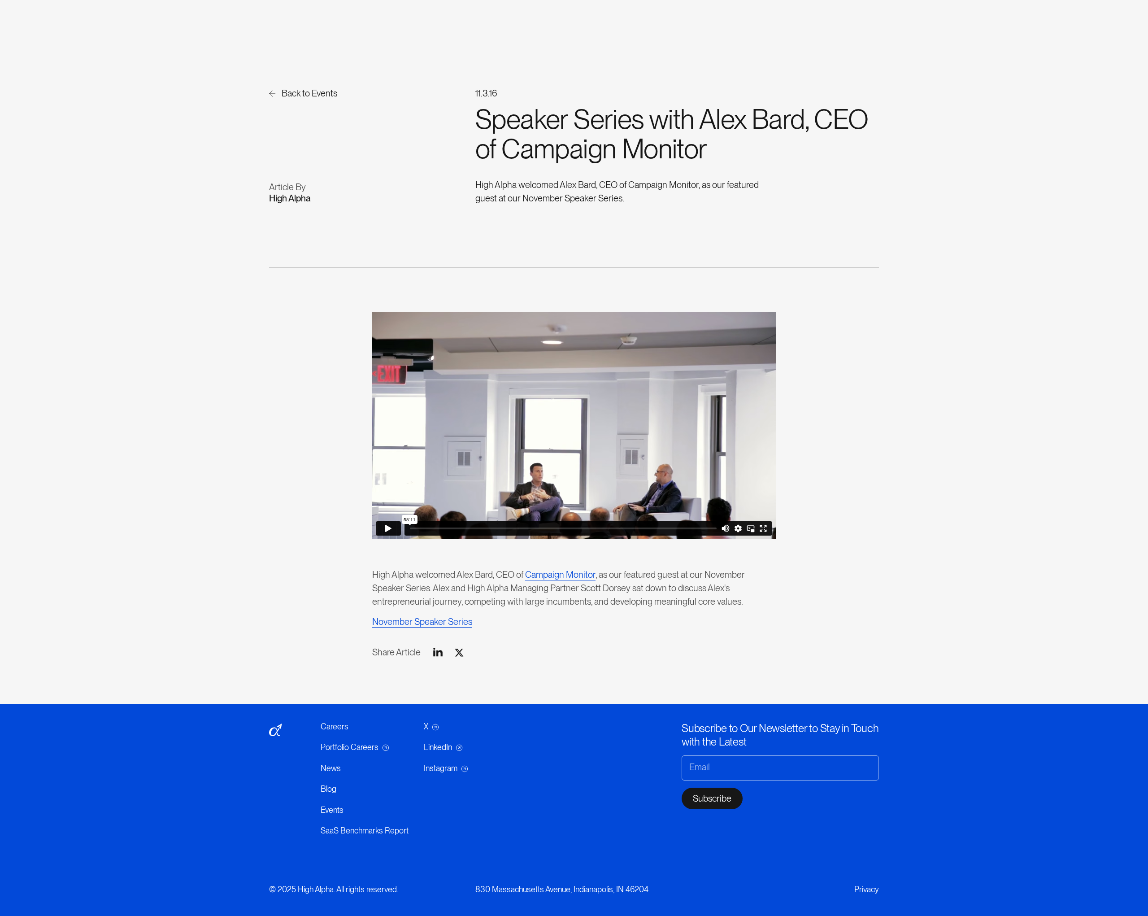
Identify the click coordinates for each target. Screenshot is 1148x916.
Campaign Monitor (560, 574)
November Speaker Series (422, 621)
